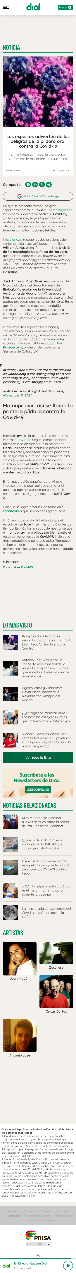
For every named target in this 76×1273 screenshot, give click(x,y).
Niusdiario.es (12, 239)
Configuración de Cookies (41, 1220)
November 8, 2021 (17, 395)
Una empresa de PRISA (38, 1235)
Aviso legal (62, 1211)
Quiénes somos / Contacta (21, 1211)
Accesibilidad (14, 1215)
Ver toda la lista (38, 757)
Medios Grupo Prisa (38, 1244)
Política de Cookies (65, 1215)
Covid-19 (24, 440)
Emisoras (46, 1211)
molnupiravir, (62, 210)
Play (68, 1266)
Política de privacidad (38, 1215)
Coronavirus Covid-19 (18, 567)
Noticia (11, 47)
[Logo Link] (33, 6)
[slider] (38, 1258)
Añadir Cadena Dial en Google (41, 196)
